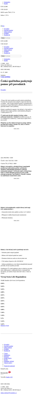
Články (6, 353)
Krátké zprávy (8, 358)
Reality (6, 3)
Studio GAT (9, 377)
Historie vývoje (5, 325)
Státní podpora (8, 32)
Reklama (6, 356)
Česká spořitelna (5, 77)
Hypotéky (6, 28)
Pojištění (6, 33)
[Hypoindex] (2, 26)
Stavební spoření (8, 30)
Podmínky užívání (9, 361)
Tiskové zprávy (8, 363)
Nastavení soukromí (9, 366)
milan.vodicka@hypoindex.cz (9, 393)
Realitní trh (7, 35)
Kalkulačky (7, 2)
